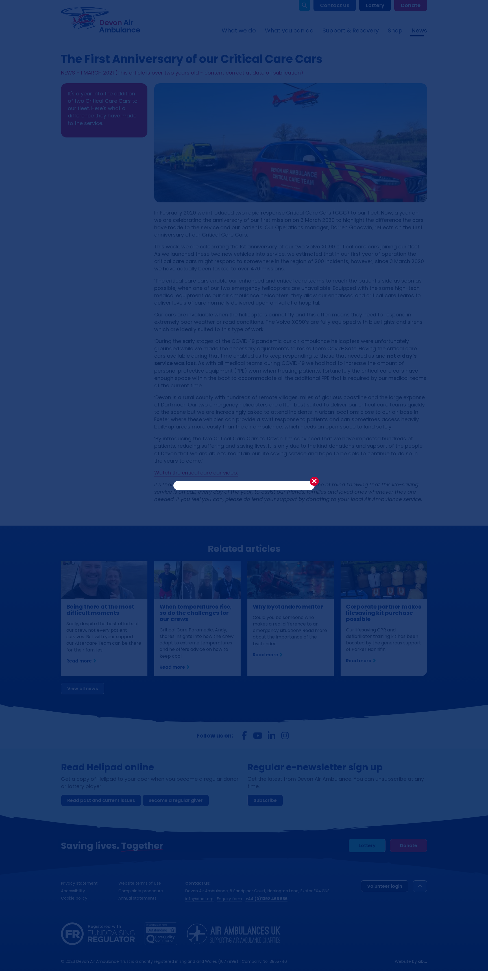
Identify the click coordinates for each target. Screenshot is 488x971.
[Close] (314, 481)
